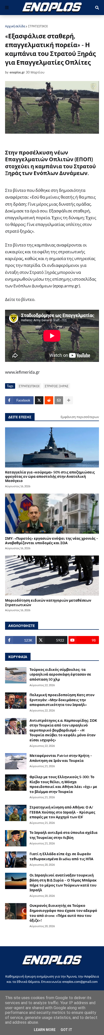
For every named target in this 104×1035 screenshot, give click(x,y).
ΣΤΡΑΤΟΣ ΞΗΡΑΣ (56, 386)
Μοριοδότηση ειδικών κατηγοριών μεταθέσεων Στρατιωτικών (48, 602)
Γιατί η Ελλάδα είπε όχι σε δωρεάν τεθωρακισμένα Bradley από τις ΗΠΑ (61, 856)
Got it (66, 1030)
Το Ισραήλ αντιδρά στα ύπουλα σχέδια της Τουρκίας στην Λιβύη (63, 835)
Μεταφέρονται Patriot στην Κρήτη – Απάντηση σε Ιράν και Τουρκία (61, 758)
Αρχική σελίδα (15, 26)
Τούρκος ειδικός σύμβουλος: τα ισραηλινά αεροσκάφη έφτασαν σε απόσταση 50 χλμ (60, 674)
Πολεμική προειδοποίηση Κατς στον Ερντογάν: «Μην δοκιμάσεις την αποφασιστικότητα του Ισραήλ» (62, 700)
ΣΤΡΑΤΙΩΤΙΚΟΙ (38, 26)
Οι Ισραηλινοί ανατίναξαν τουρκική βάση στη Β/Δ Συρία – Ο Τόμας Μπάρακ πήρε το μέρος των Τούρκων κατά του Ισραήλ (63, 882)
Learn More (45, 1030)
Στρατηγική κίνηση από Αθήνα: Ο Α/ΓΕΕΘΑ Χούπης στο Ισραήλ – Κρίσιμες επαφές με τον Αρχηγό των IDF (62, 812)
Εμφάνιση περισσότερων (80, 417)
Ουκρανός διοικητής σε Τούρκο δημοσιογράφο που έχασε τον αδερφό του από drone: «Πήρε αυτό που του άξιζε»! (63, 912)
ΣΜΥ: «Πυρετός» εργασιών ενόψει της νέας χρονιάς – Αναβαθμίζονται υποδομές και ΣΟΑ (51, 540)
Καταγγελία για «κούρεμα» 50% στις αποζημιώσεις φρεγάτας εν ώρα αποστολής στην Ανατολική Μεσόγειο (50, 476)
